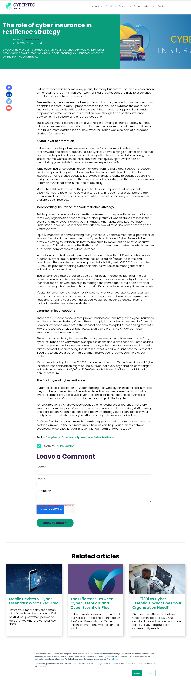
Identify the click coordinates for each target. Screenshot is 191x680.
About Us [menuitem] (97, 6)
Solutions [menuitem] (111, 6)
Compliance (53, 437)
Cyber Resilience (104, 437)
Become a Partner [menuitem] (144, 6)
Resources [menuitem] (125, 6)
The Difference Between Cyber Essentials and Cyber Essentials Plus (92, 603)
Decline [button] (150, 673)
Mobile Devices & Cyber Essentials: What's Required (34, 601)
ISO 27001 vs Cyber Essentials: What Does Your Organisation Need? (156, 603)
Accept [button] (137, 673)
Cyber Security (70, 437)
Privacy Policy (112, 659)
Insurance (86, 437)
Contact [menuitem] (162, 6)
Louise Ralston (32, 39)
